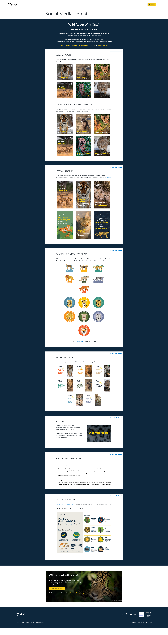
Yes (80, 327)
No (88, 327)
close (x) (84, 297)
